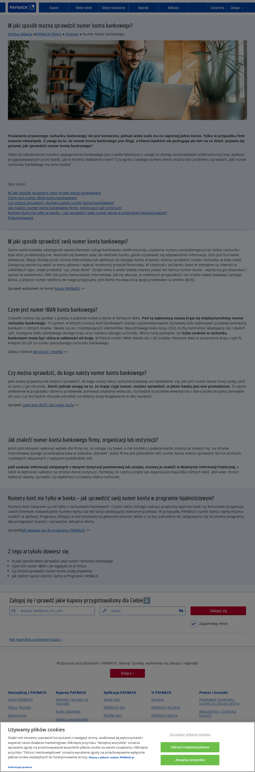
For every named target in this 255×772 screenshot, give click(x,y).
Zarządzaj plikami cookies (190, 734)
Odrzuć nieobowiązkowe (190, 747)
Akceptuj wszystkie (190, 760)
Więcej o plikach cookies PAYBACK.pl (111, 757)
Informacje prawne (20, 767)
